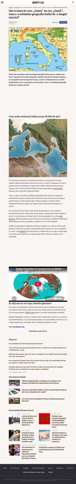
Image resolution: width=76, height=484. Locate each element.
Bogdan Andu (13, 22)
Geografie (25, 468)
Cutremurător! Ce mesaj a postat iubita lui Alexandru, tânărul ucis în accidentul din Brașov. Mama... (29, 452)
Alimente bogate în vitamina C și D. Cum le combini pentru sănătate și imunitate (59, 437)
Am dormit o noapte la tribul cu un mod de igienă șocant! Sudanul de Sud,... (51, 449)
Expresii (50, 468)
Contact (50, 472)
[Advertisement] (38, 101)
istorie (20, 372)
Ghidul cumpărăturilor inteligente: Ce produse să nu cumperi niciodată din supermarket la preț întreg (41, 382)
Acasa (11, 7)
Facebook (63, 22)
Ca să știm (17, 7)
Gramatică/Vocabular (38, 468)
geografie (15, 372)
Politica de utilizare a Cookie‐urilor (34, 472)
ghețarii (23, 231)
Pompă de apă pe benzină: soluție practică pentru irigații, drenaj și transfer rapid (28, 437)
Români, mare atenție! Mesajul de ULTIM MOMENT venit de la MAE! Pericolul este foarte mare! (59, 421)
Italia (24, 372)
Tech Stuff (70, 468)
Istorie (5, 468)
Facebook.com (18, 327)
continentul (58, 188)
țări (42, 74)
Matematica (59, 468)
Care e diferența (14, 468)
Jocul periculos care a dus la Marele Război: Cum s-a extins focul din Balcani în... (29, 420)
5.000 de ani (29, 312)
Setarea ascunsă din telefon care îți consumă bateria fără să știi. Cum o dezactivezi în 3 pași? (44, 391)
